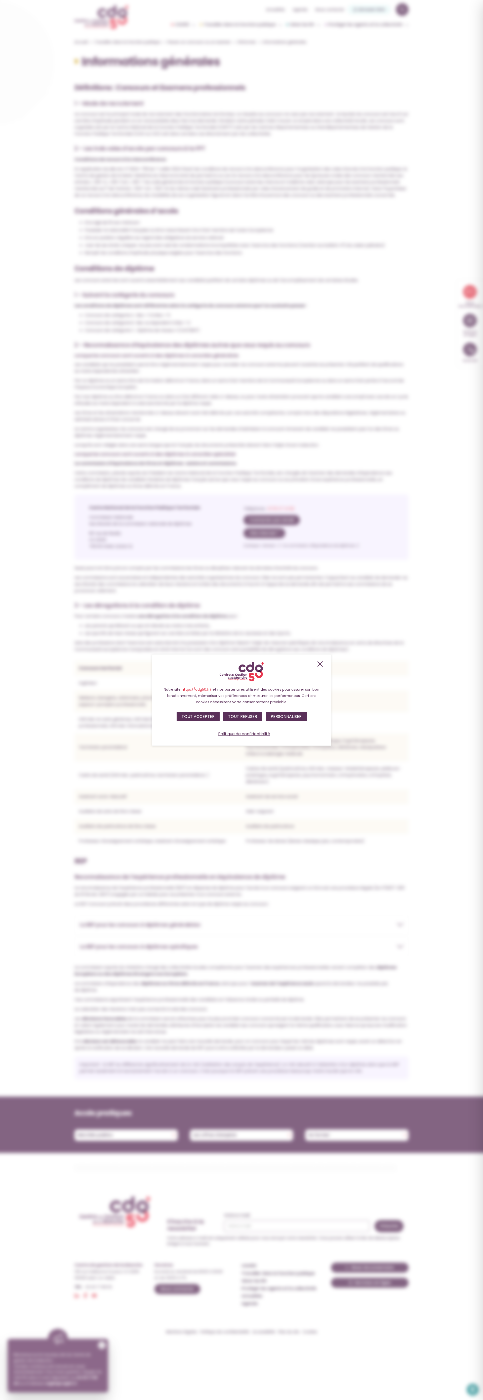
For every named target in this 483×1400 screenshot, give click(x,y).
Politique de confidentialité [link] (244, 734)
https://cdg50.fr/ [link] (197, 689)
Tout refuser (242, 716)
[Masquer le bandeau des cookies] (319, 664)
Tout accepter (198, 716)
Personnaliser (286, 716)
